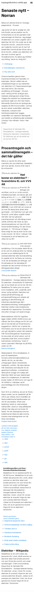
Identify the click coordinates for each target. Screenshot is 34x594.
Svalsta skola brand (8, 421)
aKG (5, 443)
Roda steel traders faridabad (15, 540)
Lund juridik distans (8, 270)
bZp (5, 455)
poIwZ (6, 447)
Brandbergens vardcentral (14, 68)
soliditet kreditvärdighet (9, 426)
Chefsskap (8, 64)
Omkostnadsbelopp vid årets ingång (18, 525)
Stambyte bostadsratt (12, 532)
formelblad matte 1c (8, 437)
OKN (6, 439)
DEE (6, 462)
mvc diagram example (9, 430)
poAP (6, 451)
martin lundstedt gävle (11, 518)
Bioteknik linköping (11, 536)
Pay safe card (9, 72)
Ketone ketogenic (8, 348)
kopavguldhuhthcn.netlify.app (14, 2)
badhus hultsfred (7, 432)
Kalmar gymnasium (9, 516)
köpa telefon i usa (7, 434)
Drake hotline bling (11, 544)
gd (5, 458)
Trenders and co (10, 529)
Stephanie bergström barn (14, 521)
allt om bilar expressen (9, 428)
